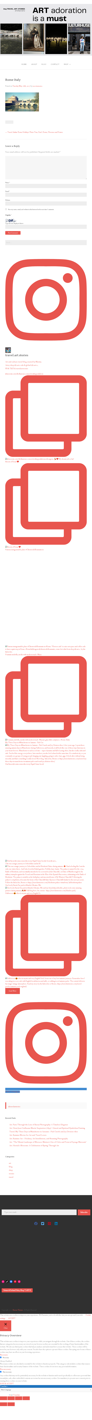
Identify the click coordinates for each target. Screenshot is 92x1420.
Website (7, 200)
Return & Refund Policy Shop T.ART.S (17, 1290)
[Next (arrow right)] (11, 1404)
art (10, 1163)
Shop (66, 64)
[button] (36, 1223)
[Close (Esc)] (3, 1398)
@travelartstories (14, 1106)
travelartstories (37, 86)
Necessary (6, 1358)
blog (10, 1166)
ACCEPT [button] (11, 1318)
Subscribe (84, 1212)
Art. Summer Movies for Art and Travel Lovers (27, 1135)
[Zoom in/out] (26, 1398)
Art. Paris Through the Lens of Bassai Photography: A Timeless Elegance (38, 1124)
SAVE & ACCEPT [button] (7, 1383)
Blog (44, 64)
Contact (55, 64)
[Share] (11, 1398)
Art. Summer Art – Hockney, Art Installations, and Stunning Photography (38, 1138)
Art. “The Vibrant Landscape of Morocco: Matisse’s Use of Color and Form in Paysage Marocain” (48, 1142)
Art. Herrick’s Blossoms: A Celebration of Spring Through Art (34, 1145)
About (34, 64)
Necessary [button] (4, 1355)
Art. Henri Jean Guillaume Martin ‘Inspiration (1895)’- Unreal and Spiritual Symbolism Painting (47, 1128)
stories (11, 1173)
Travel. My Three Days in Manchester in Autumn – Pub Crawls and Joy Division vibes (43, 1131)
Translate (16, 1395)
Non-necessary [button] (5, 1369)
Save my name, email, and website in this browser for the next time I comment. (31, 209)
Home (24, 64)
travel (11, 1177)
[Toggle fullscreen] (18, 1398)
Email (7, 191)
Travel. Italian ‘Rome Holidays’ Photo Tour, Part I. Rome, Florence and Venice (34, 132)
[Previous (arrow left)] (3, 1404)
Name (7, 183)
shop (11, 1170)
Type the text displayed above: (14, 223)
